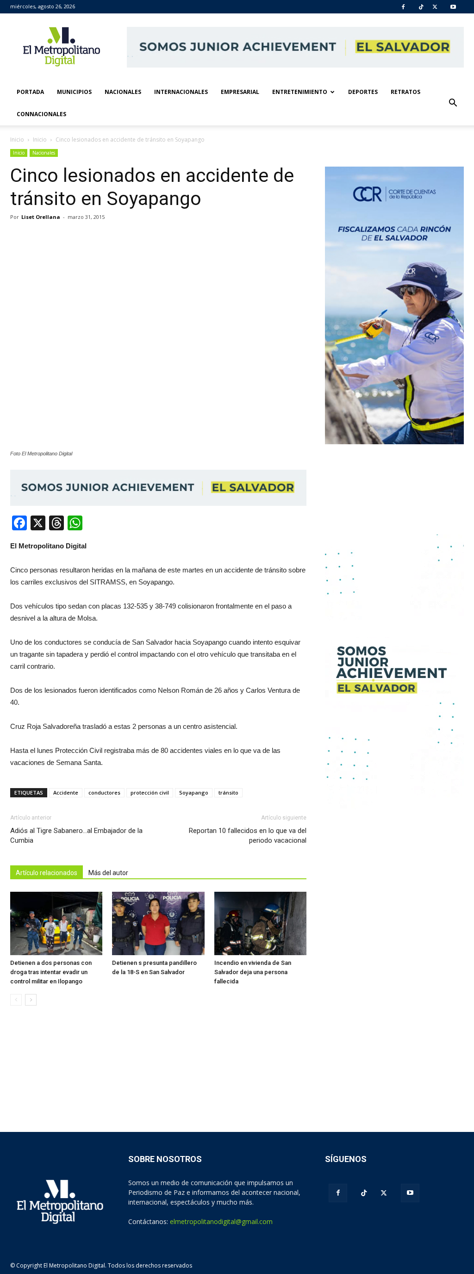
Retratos (405, 92)
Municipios (74, 92)
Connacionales (41, 114)
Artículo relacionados (46, 872)
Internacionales (181, 92)
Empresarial (240, 92)
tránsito (228, 792)
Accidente (65, 792)
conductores (104, 792)
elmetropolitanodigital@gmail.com (221, 1221)
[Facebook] (403, 6)
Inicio (17, 139)
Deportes (363, 92)
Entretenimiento (299, 92)
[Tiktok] (421, 6)
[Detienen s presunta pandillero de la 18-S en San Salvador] (158, 923)
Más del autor (108, 872)
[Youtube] (453, 6)
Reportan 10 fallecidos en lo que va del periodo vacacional (247, 836)
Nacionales (123, 92)
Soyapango (193, 792)
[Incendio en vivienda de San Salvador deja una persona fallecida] (260, 923)
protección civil (150, 792)
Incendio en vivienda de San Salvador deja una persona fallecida (252, 972)
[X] (434, 7)
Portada (30, 92)
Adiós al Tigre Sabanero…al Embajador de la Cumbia (76, 836)
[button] (453, 103)
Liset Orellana (40, 216)
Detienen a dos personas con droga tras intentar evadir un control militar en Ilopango (51, 972)
